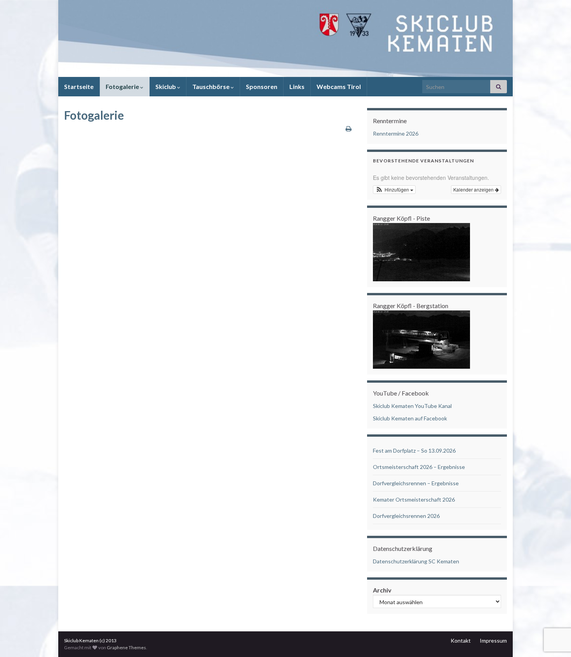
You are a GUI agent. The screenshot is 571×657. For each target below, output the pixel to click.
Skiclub (166, 86)
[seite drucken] (349, 128)
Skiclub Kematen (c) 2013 (90, 640)
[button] (394, 189)
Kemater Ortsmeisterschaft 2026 (414, 499)
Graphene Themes (126, 647)
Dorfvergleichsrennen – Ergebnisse (416, 483)
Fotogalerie (123, 86)
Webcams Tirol (339, 86)
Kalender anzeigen (474, 189)
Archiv (382, 590)
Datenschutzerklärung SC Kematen (416, 561)
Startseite (79, 86)
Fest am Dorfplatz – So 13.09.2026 (414, 450)
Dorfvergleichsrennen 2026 (406, 515)
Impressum (493, 640)
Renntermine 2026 (395, 133)
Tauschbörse (211, 86)
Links (297, 86)
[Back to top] (553, 610)
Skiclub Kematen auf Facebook (410, 418)
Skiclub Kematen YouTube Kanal (412, 406)
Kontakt (461, 640)
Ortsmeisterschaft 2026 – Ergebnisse (419, 467)
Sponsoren (261, 86)
